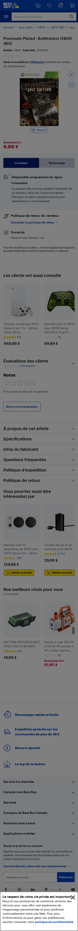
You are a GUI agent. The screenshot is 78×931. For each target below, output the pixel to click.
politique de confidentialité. (54, 922)
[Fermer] (73, 897)
